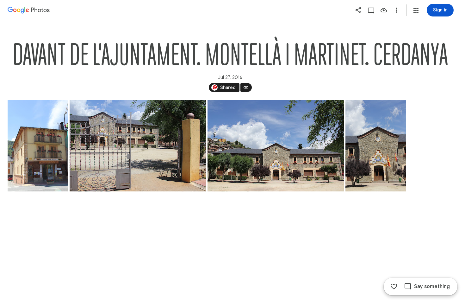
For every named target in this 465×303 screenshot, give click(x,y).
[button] (416, 10)
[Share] (358, 10)
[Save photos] (383, 10)
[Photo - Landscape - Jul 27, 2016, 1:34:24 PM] (276, 145)
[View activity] (371, 10)
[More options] (396, 10)
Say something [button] (432, 286)
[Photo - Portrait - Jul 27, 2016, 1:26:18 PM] (38, 145)
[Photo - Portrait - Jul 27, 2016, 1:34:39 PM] (375, 145)
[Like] (394, 286)
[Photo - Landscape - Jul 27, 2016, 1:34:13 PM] (138, 145)
